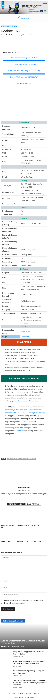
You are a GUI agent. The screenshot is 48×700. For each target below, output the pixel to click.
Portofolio (36, 693)
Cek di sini (25, 337)
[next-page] (25, 546)
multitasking (9, 428)
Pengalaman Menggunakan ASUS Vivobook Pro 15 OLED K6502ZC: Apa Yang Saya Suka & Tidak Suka (30, 682)
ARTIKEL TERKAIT (16, 504)
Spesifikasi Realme (13, 459)
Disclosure (11, 693)
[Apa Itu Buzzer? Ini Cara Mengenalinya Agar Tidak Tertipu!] (24, 633)
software (20, 431)
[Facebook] (20, 41)
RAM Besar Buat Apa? (24, 84)
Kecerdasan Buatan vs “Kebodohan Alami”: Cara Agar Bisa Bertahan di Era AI (29, 662)
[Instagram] (24, 497)
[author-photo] (24, 479)
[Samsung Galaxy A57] (24, 516)
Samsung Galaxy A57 (23, 525)
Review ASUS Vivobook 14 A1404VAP (24, 77)
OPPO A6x (35, 525)
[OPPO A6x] (39, 516)
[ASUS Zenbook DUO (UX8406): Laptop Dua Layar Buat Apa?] (6, 676)
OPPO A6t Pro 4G (22, 542)
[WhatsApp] (31, 41)
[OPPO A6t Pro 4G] (24, 535)
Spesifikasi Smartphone (16, 24)
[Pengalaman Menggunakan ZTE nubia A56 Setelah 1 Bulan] (6, 656)
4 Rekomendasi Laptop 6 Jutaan (24, 64)
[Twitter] (25, 41)
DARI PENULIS (33, 504)
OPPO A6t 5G (5, 542)
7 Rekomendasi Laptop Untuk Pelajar (24, 58)
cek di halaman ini (35, 389)
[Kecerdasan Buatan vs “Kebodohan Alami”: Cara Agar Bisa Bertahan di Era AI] (6, 664)
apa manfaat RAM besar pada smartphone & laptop (25, 413)
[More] (42, 41)
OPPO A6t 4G (36, 542)
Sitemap (20, 693)
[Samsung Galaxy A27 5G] (8, 516)
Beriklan (28, 693)
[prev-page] (22, 546)
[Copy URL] (37, 41)
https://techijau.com (24, 490)
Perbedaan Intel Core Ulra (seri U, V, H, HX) (24, 71)
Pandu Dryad (10, 35)
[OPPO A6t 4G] (39, 535)
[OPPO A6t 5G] (8, 535)
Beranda (3, 24)
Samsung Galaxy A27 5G (8, 526)
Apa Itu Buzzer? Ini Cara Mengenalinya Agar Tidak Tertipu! (23, 642)
